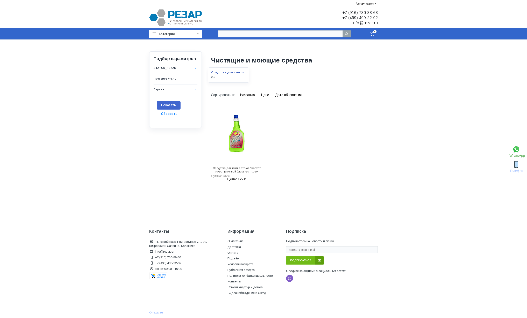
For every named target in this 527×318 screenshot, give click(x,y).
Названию (248, 95)
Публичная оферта (241, 270)
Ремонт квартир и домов (245, 287)
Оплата (232, 252)
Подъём (233, 258)
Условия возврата (240, 264)
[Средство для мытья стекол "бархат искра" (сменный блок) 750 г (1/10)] (236, 133)
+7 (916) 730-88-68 (360, 12)
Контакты (234, 281)
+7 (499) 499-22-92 (360, 17)
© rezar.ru (156, 312)
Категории (167, 34)
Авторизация (365, 3)
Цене (265, 95)
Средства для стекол (227, 72)
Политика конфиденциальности (250, 275)
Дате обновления (288, 95)
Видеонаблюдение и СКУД (246, 293)
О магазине (235, 241)
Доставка (234, 247)
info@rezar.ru (365, 23)
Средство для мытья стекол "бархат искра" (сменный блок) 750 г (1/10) (237, 170)
